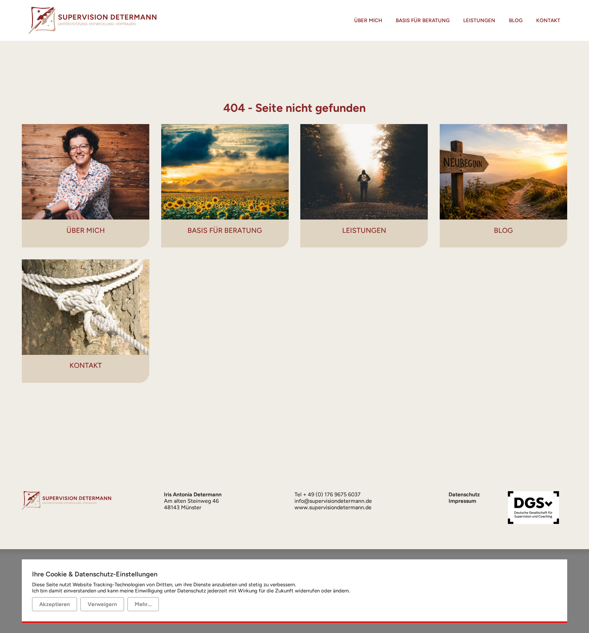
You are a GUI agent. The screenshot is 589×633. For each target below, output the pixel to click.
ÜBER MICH (368, 20)
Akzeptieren (54, 604)
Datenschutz (464, 494)
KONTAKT (548, 20)
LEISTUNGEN (479, 20)
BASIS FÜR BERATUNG (423, 20)
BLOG (516, 20)
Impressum (462, 501)
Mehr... (143, 604)
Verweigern (102, 604)
